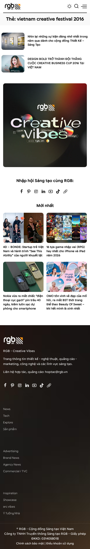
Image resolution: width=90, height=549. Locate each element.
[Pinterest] (29, 192)
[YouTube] (51, 192)
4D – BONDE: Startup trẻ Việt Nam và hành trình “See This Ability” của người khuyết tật (23, 251)
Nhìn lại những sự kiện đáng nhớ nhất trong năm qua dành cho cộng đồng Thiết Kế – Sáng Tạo (58, 41)
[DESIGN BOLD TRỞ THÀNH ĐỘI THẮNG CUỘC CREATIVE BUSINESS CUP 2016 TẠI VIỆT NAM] (12, 63)
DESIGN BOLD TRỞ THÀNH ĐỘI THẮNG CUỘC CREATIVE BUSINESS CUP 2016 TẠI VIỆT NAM (56, 63)
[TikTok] (58, 192)
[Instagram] (36, 192)
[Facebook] (21, 192)
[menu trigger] (84, 6)
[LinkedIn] (43, 192)
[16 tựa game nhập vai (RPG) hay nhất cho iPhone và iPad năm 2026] (66, 228)
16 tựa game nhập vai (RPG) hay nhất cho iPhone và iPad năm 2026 (65, 251)
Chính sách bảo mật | (31, 543)
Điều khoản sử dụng (60, 543)
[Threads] (65, 192)
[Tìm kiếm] (76, 6)
